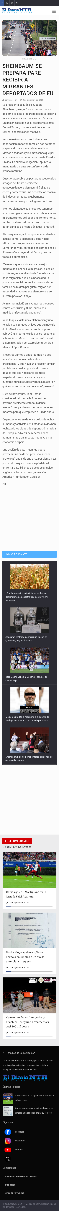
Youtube (19, 1149)
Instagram (20, 1140)
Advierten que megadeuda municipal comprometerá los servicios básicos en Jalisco (25, 757)
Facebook (19, 1132)
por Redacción (11, 100)
